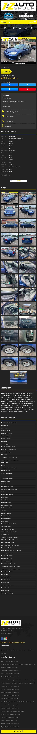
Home (3, 650)
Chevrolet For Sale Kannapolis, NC (11, 670)
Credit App (31, 650)
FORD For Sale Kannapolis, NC (9, 680)
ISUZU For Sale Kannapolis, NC (9, 698)
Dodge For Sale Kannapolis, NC (10, 677)
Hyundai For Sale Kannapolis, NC (10, 692)
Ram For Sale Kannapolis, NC (9, 720)
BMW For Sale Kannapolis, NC (9, 667)
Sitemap (22, 642)
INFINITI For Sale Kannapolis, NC (10, 695)
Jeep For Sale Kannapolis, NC (9, 702)
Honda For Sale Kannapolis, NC (10, 689)
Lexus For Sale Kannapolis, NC (9, 705)
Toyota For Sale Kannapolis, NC (10, 727)
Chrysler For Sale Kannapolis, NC (10, 673)
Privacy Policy (4, 642)
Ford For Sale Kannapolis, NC (9, 683)
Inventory (9, 650)
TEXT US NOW (18, 731)
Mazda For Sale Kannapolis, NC (10, 708)
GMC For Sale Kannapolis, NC (27, 683)
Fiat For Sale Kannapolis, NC (27, 680)
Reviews (3, 653)
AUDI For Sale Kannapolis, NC (9, 661)
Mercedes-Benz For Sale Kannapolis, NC (12, 711)
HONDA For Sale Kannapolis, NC (10, 686)
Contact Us (11, 642)
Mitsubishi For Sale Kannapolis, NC (11, 714)
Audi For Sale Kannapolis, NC (28, 664)
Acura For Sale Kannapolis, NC (9, 664)
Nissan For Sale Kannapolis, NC (10, 717)
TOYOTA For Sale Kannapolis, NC (10, 723)
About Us (15, 650)
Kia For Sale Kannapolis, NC (26, 702)
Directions (17, 642)
